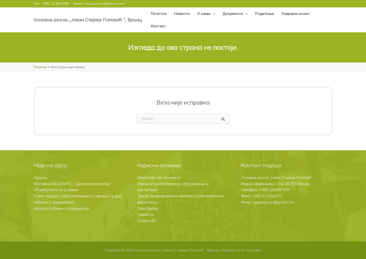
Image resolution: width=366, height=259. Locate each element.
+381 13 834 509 (54, 3)
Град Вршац (147, 208)
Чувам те (145, 214)
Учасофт (253, 250)
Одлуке (40, 177)
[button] (212, 13)
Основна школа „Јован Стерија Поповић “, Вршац (88, 20)
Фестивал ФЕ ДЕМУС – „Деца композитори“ (72, 183)
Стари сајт (146, 220)
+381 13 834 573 (267, 196)
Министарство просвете (158, 177)
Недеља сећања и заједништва (62, 208)
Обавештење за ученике (56, 189)
